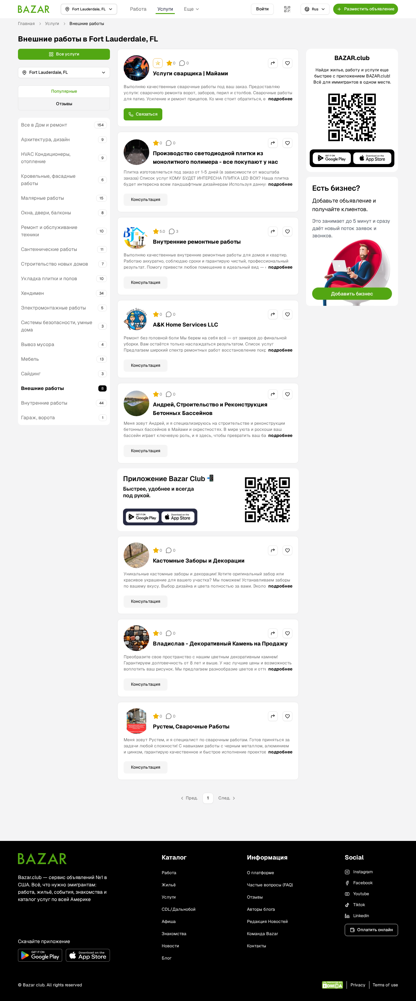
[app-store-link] (88, 955)
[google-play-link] (40, 955)
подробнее (280, 99)
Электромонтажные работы (53, 308)
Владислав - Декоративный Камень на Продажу (220, 643)
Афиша (169, 921)
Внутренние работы (44, 403)
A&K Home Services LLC (185, 324)
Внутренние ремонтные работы (197, 241)
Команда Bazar (262, 933)
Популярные (64, 91)
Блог (166, 958)
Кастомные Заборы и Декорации (199, 560)
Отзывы (64, 103)
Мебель (30, 359)
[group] (64, 97)
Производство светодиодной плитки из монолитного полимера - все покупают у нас (215, 157)
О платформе (260, 872)
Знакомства (174, 933)
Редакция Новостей (267, 921)
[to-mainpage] (42, 858)
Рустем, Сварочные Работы (191, 726)
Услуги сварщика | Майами (190, 73)
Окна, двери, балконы (46, 212)
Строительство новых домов (54, 264)
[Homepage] (34, 9)
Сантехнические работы (49, 249)
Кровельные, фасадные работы (48, 180)
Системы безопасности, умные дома (56, 326)
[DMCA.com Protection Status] (332, 985)
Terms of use (385, 985)
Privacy (358, 985)
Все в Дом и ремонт (44, 125)
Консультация (145, 199)
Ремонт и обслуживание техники (49, 231)
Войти (262, 9)
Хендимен (32, 293)
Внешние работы (42, 388)
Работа (138, 9)
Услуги (165, 9)
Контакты (256, 946)
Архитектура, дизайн (45, 139)
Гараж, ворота (38, 417)
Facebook (363, 882)
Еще (189, 9)
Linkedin (361, 915)
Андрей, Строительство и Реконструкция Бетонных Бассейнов (210, 408)
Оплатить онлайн (375, 929)
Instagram (363, 871)
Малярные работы (42, 198)
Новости (170, 946)
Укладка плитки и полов (49, 278)
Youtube (361, 893)
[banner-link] (208, 499)
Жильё (169, 885)
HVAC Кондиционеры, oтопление (45, 158)
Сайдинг (31, 373)
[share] (273, 63)
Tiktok (359, 904)
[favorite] (287, 63)
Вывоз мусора (37, 344)
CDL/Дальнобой (179, 909)
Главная (26, 23)
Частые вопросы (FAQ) (270, 885)
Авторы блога (261, 909)
